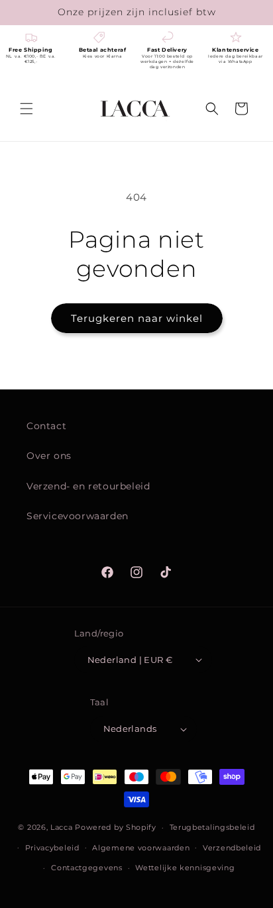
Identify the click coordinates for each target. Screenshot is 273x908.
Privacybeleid (52, 847)
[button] (26, 108)
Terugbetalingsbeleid (212, 827)
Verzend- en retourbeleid (88, 486)
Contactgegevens (87, 867)
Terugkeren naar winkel (137, 318)
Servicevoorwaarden (78, 516)
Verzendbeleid (232, 847)
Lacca (61, 827)
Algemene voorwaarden (141, 847)
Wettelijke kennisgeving (185, 867)
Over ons (49, 456)
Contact (46, 426)
